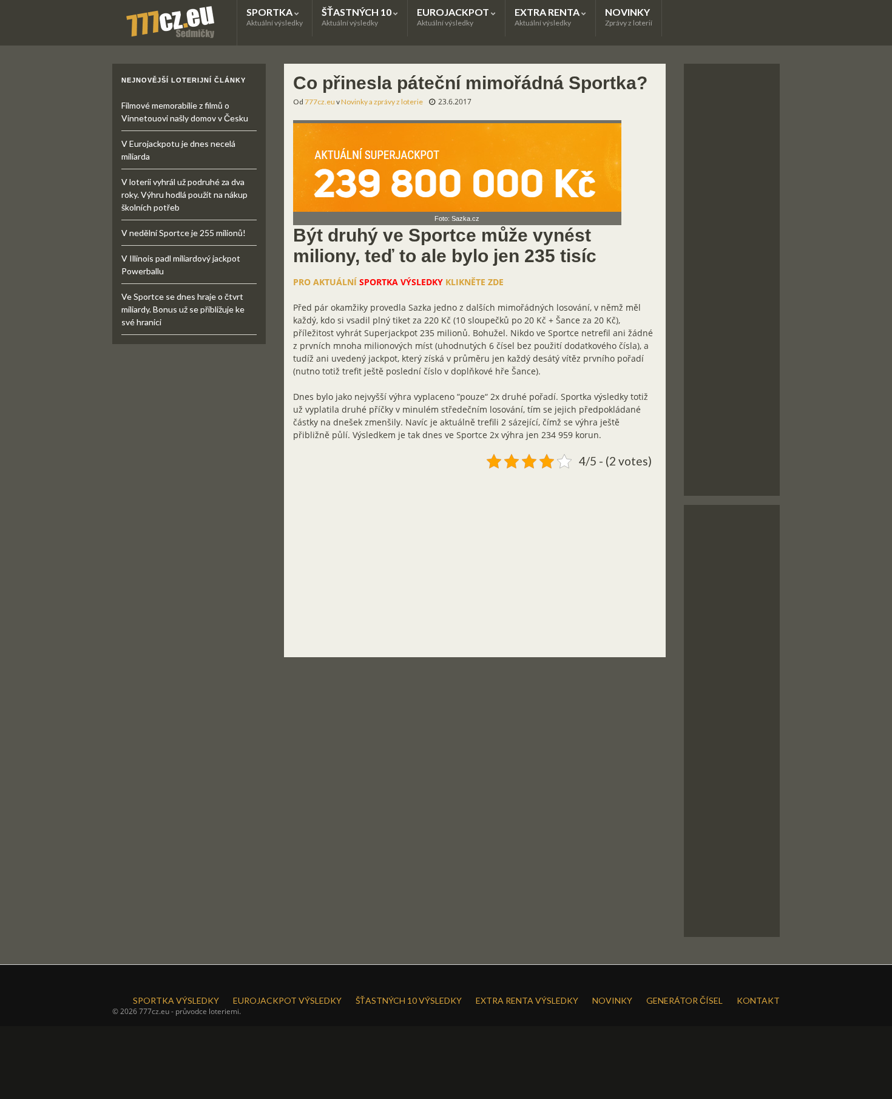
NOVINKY (628, 16)
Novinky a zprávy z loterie (382, 101)
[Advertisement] (475, 558)
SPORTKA (274, 16)
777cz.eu (320, 101)
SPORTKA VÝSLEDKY (176, 1000)
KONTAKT (758, 1000)
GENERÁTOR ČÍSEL (684, 1000)
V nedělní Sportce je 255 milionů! (183, 233)
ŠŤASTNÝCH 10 (357, 16)
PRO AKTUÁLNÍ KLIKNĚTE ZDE (398, 282)
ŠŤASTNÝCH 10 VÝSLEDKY (409, 1000)
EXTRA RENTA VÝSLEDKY (527, 1000)
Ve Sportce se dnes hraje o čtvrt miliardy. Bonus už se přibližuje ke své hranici (183, 309)
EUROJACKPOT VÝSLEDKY (287, 1000)
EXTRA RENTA (548, 16)
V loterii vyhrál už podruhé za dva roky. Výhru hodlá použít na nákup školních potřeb (184, 194)
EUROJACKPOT (454, 16)
